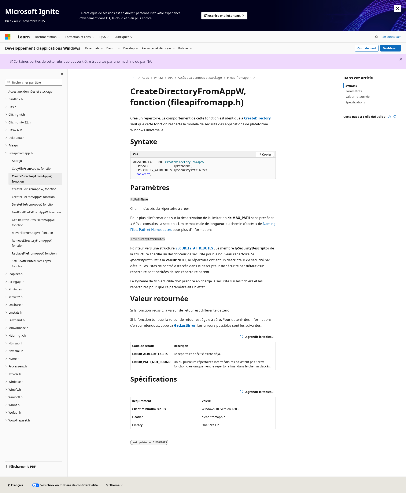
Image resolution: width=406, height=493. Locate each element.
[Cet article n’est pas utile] (394, 116)
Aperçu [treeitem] (17, 161)
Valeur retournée (358, 97)
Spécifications (355, 102)
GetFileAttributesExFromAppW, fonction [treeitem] (33, 222)
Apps (145, 78)
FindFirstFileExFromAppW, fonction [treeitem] (36, 212)
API (170, 78)
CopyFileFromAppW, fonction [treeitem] (32, 169)
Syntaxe (351, 86)
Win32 (158, 78)
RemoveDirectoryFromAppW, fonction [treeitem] (32, 243)
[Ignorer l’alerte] (397, 8)
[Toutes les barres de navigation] (134, 77)
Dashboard (391, 48)
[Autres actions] (272, 77)
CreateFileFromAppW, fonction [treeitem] (33, 197)
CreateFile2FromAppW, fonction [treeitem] (34, 189)
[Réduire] (62, 74)
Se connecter (392, 37)
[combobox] (33, 82)
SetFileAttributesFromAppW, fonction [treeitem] (32, 263)
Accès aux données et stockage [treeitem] (30, 91)
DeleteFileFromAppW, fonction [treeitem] (33, 204)
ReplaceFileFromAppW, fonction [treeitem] (34, 253)
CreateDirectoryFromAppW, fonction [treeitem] (32, 178)
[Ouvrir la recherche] (376, 37)
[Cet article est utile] (389, 116)
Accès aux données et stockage (200, 78)
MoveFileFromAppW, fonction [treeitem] (32, 233)
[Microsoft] (8, 37)
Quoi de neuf (366, 48)
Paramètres (354, 91)
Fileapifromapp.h (239, 78)
